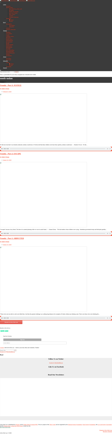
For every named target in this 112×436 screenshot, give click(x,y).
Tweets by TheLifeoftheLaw (56, 362)
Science (8, 54)
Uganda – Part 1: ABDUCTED (12, 238)
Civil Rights (9, 33)
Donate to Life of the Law (11, 322)
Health (7, 43)
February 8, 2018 (7, 91)
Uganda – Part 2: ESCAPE (10, 154)
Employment (9, 39)
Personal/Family (10, 51)
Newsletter (8, 66)
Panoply (18, 424)
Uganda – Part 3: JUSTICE (10, 85)
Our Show (8, 58)
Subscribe (8, 18)
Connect (2, 347)
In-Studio (11, 10)
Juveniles (8, 48)
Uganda (11, 15)
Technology (9, 55)
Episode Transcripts (11, 29)
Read (4, 22)
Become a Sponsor (107, 431)
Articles (8, 28)
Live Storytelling (10, 50)
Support (5, 67)
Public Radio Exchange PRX (31, 424)
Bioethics (8, 32)
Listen (4, 4)
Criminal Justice (10, 36)
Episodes (8, 6)
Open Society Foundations (89, 424)
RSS (11, 21)
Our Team (8, 59)
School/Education (10, 52)
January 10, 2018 (7, 244)
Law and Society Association (105, 424)
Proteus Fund (7, 426)
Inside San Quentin (13, 11)
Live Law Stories (13, 13)
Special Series (9, 7)
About (4, 56)
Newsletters (9, 24)
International (9, 47)
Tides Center (52, 424)
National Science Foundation (75, 424)
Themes (5, 30)
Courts (7, 34)
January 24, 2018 (7, 160)
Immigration (9, 45)
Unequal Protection (13, 17)
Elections (8, 37)
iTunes (12, 19)
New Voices (12, 14)
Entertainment (9, 40)
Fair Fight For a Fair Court (15, 8)
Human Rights (9, 44)
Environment (9, 41)
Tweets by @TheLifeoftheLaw (7, 351)
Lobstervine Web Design (17, 426)
